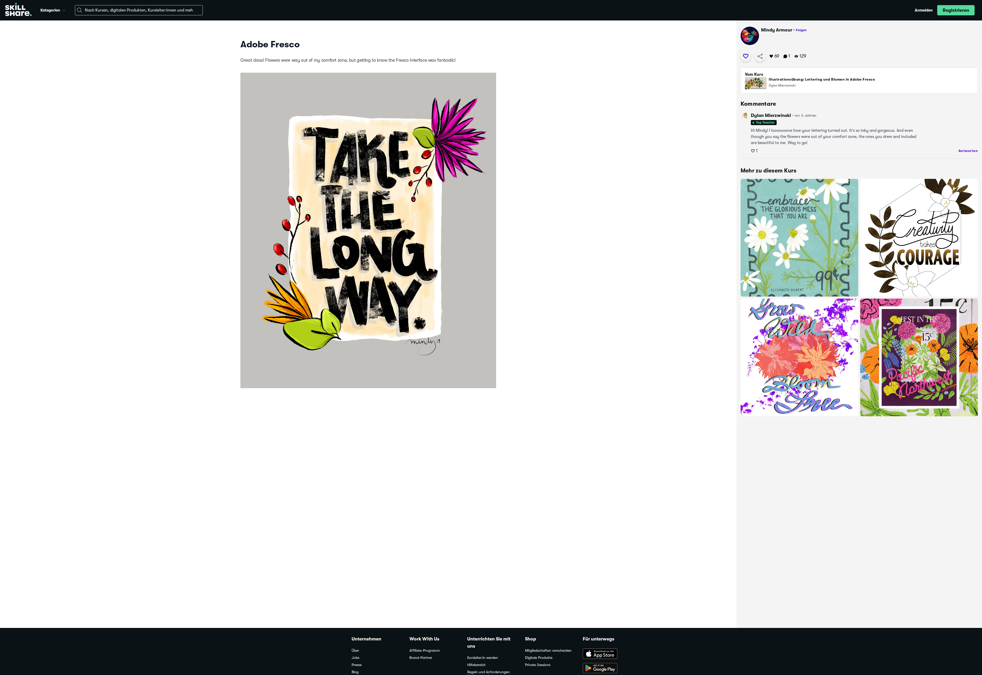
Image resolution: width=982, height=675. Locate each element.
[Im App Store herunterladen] (606, 654)
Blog (355, 672)
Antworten (968, 151)
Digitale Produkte (538, 658)
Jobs (355, 658)
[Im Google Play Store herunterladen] (606, 668)
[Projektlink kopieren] (760, 56)
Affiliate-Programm (424, 650)
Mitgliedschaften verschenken (548, 650)
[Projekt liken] (746, 56)
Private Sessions (537, 665)
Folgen (801, 30)
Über (355, 650)
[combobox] (139, 10)
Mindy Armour (776, 29)
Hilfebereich (476, 665)
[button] (64, 9)
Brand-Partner (420, 658)
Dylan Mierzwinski (771, 115)
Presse (357, 665)
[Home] (18, 10)
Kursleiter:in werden (482, 658)
